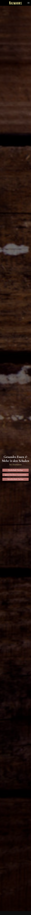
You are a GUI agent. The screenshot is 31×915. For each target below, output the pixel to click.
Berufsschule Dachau (15, 479)
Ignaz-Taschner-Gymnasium (15, 474)
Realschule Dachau (15, 470)
